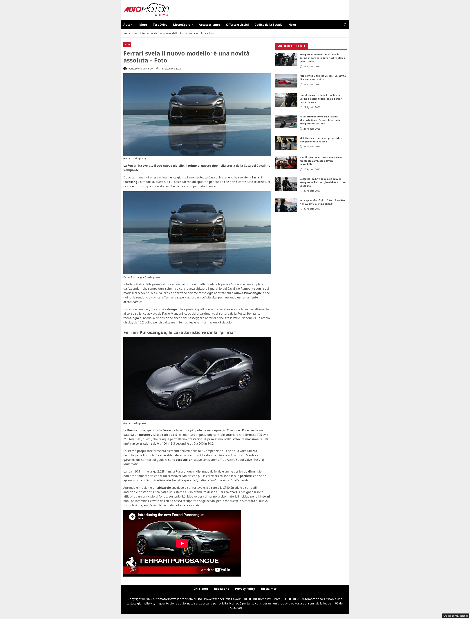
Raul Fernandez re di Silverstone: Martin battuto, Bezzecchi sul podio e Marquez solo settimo (321, 120)
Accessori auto (209, 25)
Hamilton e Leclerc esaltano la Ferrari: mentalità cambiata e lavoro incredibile (322, 161)
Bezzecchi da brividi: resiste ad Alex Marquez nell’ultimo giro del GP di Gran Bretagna (323, 182)
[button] (345, 24)
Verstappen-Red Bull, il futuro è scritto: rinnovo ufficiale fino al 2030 (323, 201)
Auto (127, 25)
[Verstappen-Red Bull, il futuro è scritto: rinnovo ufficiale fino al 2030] (286, 205)
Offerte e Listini (237, 25)
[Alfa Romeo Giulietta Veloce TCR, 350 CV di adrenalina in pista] (286, 80)
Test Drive (160, 25)
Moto (143, 25)
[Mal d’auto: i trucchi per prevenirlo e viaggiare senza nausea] (286, 143)
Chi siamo (201, 589)
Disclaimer (268, 589)
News (292, 25)
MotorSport (181, 25)
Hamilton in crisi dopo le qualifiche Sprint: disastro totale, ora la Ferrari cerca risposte (321, 98)
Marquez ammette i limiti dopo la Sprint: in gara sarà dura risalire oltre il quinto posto (323, 58)
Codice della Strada (269, 25)
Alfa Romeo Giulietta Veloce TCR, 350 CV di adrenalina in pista (323, 77)
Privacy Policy (245, 589)
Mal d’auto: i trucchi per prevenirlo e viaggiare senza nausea (321, 139)
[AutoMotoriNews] (146, 10)
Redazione (221, 589)
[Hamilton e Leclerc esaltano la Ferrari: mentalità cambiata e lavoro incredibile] (286, 162)
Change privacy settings (455, 615)
